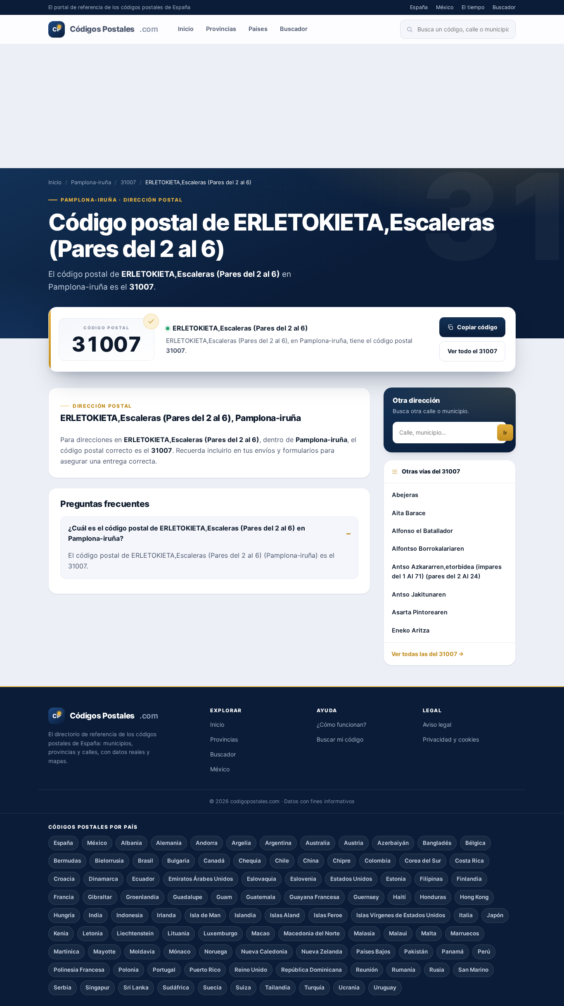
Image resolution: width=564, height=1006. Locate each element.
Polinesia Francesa (79, 969)
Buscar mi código (340, 739)
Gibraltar (100, 897)
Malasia (364, 933)
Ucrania (349, 987)
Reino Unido (251, 969)
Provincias (221, 29)
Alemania (169, 843)
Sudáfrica (176, 987)
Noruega (215, 951)
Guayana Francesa (314, 897)
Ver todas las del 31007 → (427, 653)
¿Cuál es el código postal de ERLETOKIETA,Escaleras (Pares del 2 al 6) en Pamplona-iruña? (186, 533)
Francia (64, 897)
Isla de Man (205, 915)
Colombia (378, 860)
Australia (318, 843)
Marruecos (464, 933)
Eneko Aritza (410, 630)
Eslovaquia (261, 878)
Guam (224, 897)
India (95, 915)
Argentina (278, 843)
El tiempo (473, 7)
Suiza (243, 987)
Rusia (436, 969)
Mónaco (179, 951)
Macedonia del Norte (312, 933)
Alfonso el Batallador (422, 531)
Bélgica (475, 843)
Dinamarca (103, 878)
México (444, 7)
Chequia (250, 860)
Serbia (62, 987)
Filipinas (431, 878)
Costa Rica (469, 860)
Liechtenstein (135, 933)
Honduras (433, 897)
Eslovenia (303, 878)
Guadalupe (187, 897)
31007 (128, 182)
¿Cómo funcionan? (341, 724)
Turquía (314, 987)
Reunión (367, 969)
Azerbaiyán (393, 843)
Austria (353, 843)
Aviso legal (437, 724)
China (311, 860)
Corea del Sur (423, 860)
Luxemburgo (220, 933)
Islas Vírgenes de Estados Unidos (400, 915)
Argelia (241, 843)
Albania (131, 843)
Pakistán (416, 951)
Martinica (66, 951)
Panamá (453, 951)
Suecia (212, 987)
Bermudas (67, 860)
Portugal (164, 969)
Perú (484, 951)
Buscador (504, 7)
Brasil (145, 860)
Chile (282, 860)
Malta (428, 933)
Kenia (61, 933)
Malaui (398, 933)
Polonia (128, 969)
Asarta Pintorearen (420, 612)
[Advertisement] (282, 106)
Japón (495, 915)
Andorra (207, 843)
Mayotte (104, 951)
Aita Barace (409, 513)
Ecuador (143, 878)
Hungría (64, 915)
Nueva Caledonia (264, 951)
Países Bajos (373, 951)
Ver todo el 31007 (472, 350)
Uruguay (385, 987)
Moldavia (142, 951)
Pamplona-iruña (91, 182)
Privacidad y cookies (451, 739)
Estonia (396, 878)
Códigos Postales (105, 29)
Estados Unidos (351, 878)
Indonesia (129, 915)
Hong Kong (474, 897)
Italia (466, 915)
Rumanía (403, 969)
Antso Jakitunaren (419, 594)
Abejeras (405, 495)
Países (258, 29)
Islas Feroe (328, 915)
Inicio (186, 29)
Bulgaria (178, 860)
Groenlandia (142, 897)
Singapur (97, 987)
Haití (399, 897)
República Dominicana (311, 969)
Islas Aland (285, 915)
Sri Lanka (136, 987)
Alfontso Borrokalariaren (428, 548)
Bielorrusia (109, 860)
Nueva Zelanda (321, 951)
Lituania (179, 933)
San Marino (473, 969)
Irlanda (166, 915)
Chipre (342, 860)
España (419, 7)
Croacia (64, 878)
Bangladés (437, 843)
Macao (260, 933)
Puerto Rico (205, 969)
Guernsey (366, 897)
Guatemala (260, 897)
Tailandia (277, 987)
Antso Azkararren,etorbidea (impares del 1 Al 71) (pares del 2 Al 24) (447, 571)
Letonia (93, 933)
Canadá (214, 860)
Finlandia (469, 878)
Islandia (245, 915)
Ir (505, 433)
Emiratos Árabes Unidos (200, 878)
